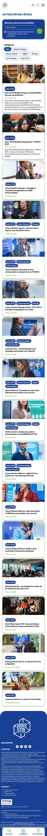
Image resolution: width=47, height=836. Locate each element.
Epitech (44, 826)
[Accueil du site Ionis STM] (4, 5)
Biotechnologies (20, 49)
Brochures (9, 834)
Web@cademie (31, 827)
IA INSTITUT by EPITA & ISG (26, 826)
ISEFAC (45, 824)
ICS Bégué (3, 826)
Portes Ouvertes (37, 834)
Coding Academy (23, 827)
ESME (35, 826)
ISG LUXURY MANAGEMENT (9, 824)
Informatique (11, 58)
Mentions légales (9, 793)
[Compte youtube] (25, 746)
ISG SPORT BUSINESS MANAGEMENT (26, 824)
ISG (1, 824)
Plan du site (7, 791)
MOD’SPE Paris (12, 826)
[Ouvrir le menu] (43, 5)
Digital (25, 54)
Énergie (35, 54)
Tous (7, 49)
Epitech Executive (15, 827)
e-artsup (38, 827)
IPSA (41, 827)
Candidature (23, 834)
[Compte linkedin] (21, 746)
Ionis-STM (25, 58)
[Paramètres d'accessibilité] (33, 5)
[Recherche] (38, 5)
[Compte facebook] (17, 746)
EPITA (17, 826)
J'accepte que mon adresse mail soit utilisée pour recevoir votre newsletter (20, 34)
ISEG (41, 824)
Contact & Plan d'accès (11, 790)
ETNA (44, 827)
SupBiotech (39, 826)
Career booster (12, 54)
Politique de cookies (10, 795)
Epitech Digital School (5, 827)
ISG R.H (38, 824)
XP (7, 826)
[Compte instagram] (29, 746)
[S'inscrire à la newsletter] (39, 31)
